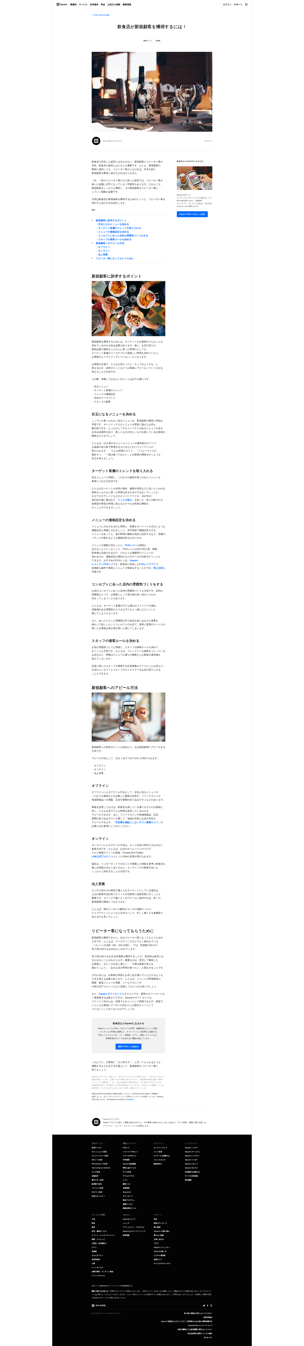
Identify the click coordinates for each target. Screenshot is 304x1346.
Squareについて (129, 1219)
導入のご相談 (159, 1235)
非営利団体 (96, 1259)
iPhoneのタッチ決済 (99, 1164)
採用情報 (126, 1235)
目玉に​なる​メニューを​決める (113, 224)
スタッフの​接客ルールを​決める (114, 239)
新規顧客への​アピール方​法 (110, 243)
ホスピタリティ (97, 1255)
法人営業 (103, 254)
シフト (125, 1180)
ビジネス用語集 (159, 1255)
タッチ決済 (96, 1172)
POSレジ (126, 1148)
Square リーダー (191, 1160)
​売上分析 (158, 568)
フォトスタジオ (159, 1160)
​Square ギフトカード (110, 993)
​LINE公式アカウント (102, 856)
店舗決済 (95, 1176)
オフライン (104, 247)
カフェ (94, 1247)
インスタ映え (125, 499)
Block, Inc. (208, 1337)
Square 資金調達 (129, 1164)
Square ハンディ (191, 1148)
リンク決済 (158, 1152)
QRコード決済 (97, 1160)
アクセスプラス (128, 1176)
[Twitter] (204, 1305)
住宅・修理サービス (99, 1231)
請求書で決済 (97, 1184)
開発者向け (158, 1164)
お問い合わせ (159, 1239)
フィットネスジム (98, 1275)
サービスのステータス (162, 1263)
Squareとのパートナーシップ (134, 1231)
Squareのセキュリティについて (200, 1325)
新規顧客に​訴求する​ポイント (111, 220)
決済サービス (97, 1148)
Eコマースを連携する (162, 1156)
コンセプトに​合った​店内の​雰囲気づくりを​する (123, 235)
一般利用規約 (207, 1317)
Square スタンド (191, 1164)
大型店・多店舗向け (99, 1243)
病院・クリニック (98, 1239)
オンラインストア (160, 1148)
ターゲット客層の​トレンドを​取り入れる (119, 228)
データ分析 (127, 1172)
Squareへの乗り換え (162, 1231)
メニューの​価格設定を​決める (113, 231)
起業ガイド (158, 1259)
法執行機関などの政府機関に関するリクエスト (194, 1329)
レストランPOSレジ (130, 1152)
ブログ (156, 1243)
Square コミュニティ (162, 1247)
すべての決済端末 (191, 1176)
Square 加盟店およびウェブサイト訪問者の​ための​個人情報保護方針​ (186, 1321)
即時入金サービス (129, 1168)
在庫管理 (126, 1188)
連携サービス (128, 1204)
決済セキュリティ (98, 1196)
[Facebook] (207, 1305)
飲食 (93, 1223)
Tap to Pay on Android (101, 1168)
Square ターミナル (192, 1152)
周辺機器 (188, 1180)
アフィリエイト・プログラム (133, 1227)
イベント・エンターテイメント (103, 1235)
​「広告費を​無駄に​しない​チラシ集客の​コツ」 (137, 822)
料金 (155, 1219)
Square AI (127, 1192)
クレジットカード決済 (100, 1156)
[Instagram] (211, 1305)
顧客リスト (127, 1184)
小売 (93, 1219)
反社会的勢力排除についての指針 (199, 1333)
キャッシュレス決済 (99, 1152)
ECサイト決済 (97, 1192)
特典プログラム (128, 1200)
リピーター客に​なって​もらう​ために (115, 258)
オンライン (104, 250)
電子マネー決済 (97, 1180)
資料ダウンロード (160, 1223)
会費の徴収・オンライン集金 (102, 1271)
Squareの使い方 (160, 1251)
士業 (93, 1263)
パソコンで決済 (97, 1188)
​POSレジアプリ (147, 564)
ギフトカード (128, 1196)
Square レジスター (192, 1156)
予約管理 (126, 1160)
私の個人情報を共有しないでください (198, 1313)
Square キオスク (191, 1168)
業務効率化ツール (129, 1208)
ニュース (126, 1223)
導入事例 (157, 1227)
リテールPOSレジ (129, 1156)
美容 (93, 1227)
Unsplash (130, 1099)
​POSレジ (129, 545)
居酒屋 (94, 1251)
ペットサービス (97, 1267)
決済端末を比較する (192, 1172)
